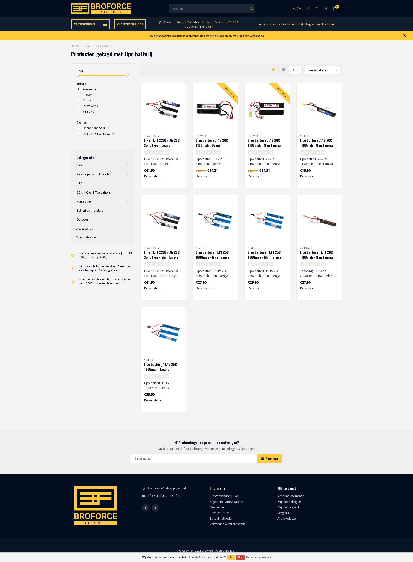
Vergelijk (283, 513)
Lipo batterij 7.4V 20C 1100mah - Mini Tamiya (264, 143)
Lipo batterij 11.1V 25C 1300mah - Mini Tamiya (264, 255)
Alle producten (287, 518)
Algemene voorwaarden (226, 502)
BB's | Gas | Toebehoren (94, 192)
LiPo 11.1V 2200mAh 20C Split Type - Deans (162, 143)
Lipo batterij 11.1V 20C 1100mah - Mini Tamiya (316, 255)
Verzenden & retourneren (227, 524)
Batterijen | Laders (89, 210)
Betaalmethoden (221, 518)
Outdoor (82, 219)
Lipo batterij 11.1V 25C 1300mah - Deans (160, 367)
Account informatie (290, 496)
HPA (79, 183)
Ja (231, 557)
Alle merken (90, 89)
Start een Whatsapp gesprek (167, 488)
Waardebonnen (87, 237)
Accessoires (84, 228)
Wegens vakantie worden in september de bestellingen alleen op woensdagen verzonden (206, 36)
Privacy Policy (219, 513)
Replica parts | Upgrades (93, 174)
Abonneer (272, 458)
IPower (87, 95)
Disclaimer (217, 507)
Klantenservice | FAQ (224, 496)
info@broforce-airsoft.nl (164, 496)
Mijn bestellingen (289, 502)
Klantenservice (130, 24)
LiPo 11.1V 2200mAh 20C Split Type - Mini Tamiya (162, 255)
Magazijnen (84, 201)
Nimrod (87, 100)
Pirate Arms (90, 106)
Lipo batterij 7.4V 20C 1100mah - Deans (212, 143)
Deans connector (96, 128)
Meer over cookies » (258, 557)
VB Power (89, 111)
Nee (240, 557)
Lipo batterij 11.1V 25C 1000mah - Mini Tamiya (212, 255)
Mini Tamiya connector (99, 133)
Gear (79, 165)
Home (75, 46)
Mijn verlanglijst (288, 507)
